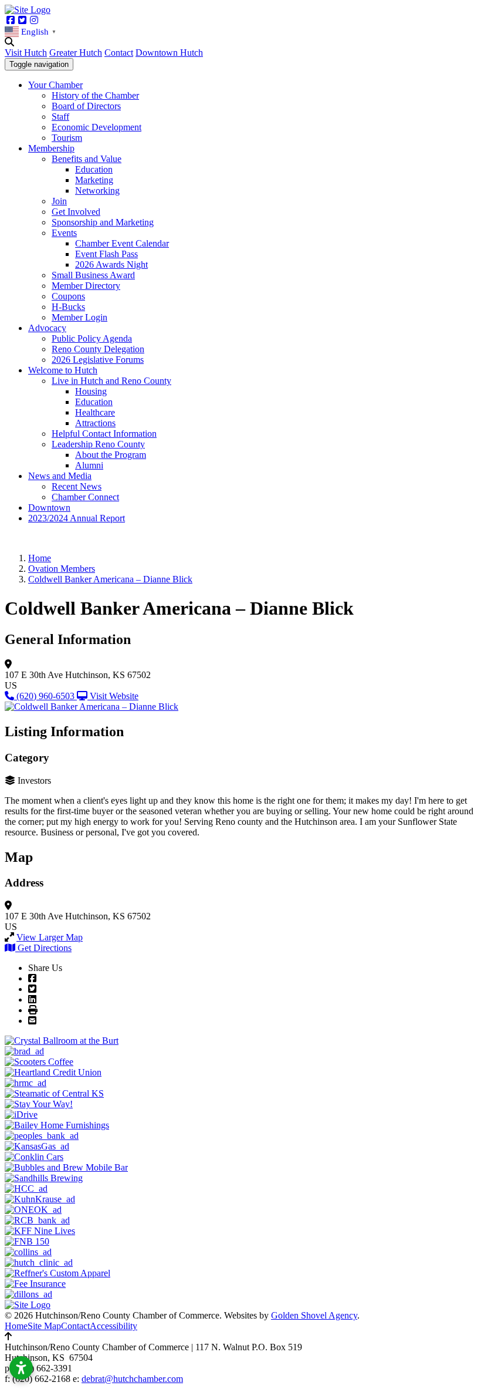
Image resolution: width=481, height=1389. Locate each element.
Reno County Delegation (98, 349)
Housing (91, 391)
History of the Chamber (95, 95)
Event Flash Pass (106, 254)
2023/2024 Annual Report (76, 518)
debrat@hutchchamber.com (132, 1379)
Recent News (76, 486)
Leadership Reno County (98, 444)
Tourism (67, 138)
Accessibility (113, 1326)
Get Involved (76, 212)
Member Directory (86, 286)
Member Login (79, 317)
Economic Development (96, 127)
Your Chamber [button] (55, 85)
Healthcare (95, 412)
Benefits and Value (86, 159)
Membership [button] (51, 148)
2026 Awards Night (111, 264)
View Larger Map (49, 937)
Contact (118, 53)
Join (59, 201)
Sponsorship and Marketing (103, 222)
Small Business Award (93, 275)
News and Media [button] (60, 476)
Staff (60, 117)
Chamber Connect (85, 497)
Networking (97, 190)
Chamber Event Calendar (122, 243)
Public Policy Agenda (92, 338)
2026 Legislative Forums (98, 360)
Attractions (95, 423)
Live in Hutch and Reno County (111, 381)
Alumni (89, 465)
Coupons (68, 296)
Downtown (49, 508)
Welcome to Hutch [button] (62, 370)
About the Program (110, 455)
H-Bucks (68, 307)
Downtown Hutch (169, 53)
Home (16, 1326)
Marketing (94, 180)
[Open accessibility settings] (21, 1368)
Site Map (44, 1326)
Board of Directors (86, 106)
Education (94, 169)
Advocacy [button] (47, 328)
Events (64, 233)
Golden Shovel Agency (314, 1315)
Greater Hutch (75, 53)
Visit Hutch (26, 53)
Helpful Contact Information (104, 434)
